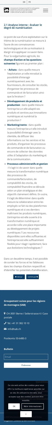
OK (14, 406)
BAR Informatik (29, 421)
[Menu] (44, 10)
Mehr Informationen (33, 406)
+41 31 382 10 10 (20, 323)
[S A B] (21, 10)
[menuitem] (24, 2)
